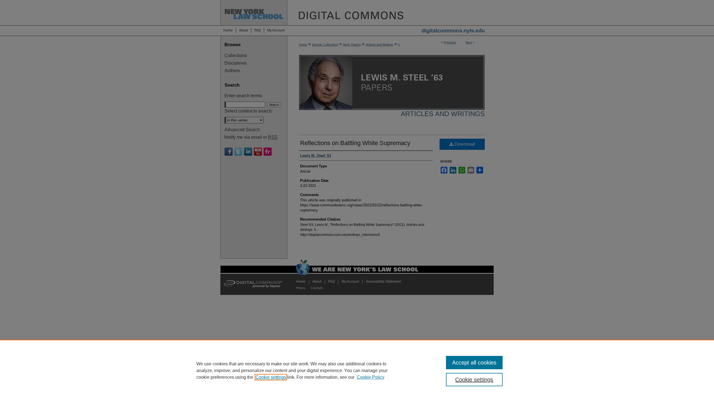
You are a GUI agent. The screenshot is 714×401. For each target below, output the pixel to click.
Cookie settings (270, 377)
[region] (357, 370)
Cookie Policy (370, 377)
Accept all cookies (474, 363)
